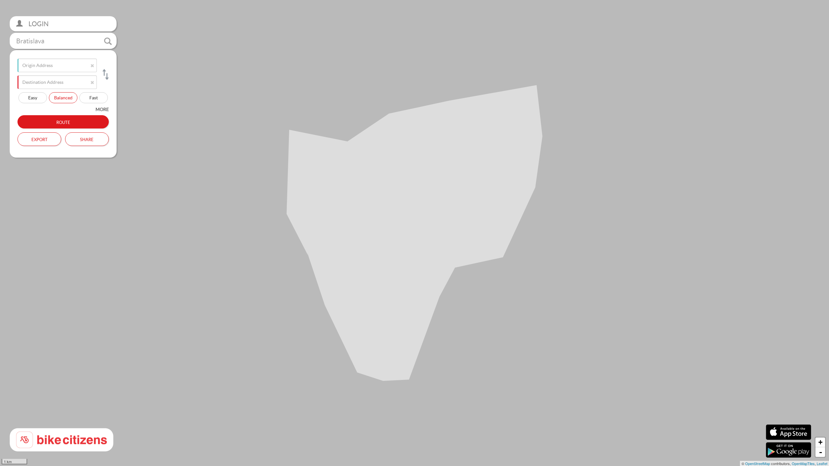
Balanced (63, 97)
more (102, 109)
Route (63, 121)
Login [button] (38, 24)
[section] (414, 233)
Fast (93, 97)
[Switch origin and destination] (105, 74)
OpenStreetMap (757, 463)
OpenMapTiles (803, 463)
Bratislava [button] (30, 41)
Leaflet (822, 463)
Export (39, 138)
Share (87, 138)
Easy (32, 97)
